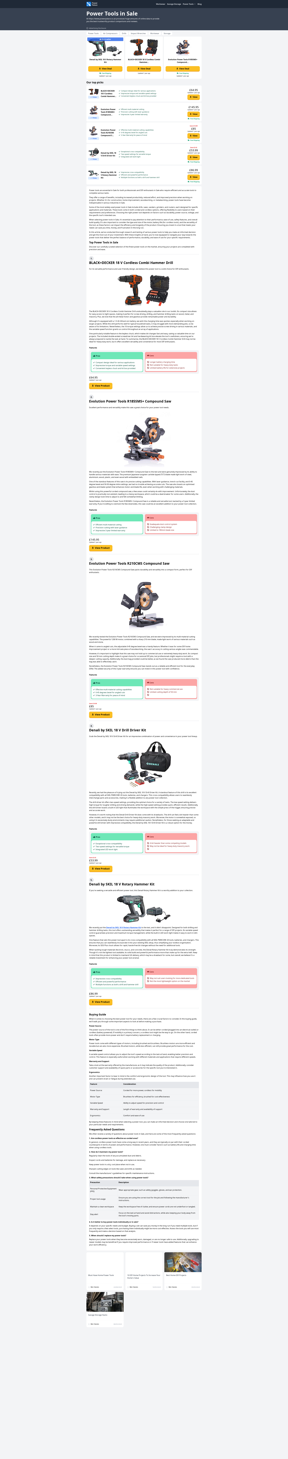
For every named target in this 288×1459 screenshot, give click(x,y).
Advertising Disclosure (97, 28)
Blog (200, 4)
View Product (102, 385)
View (194, 97)
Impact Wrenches (138, 33)
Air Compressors (110, 33)
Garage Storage (174, 4)
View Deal (106, 68)
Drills (124, 33)
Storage (167, 33)
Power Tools (93, 33)
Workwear (160, 4)
